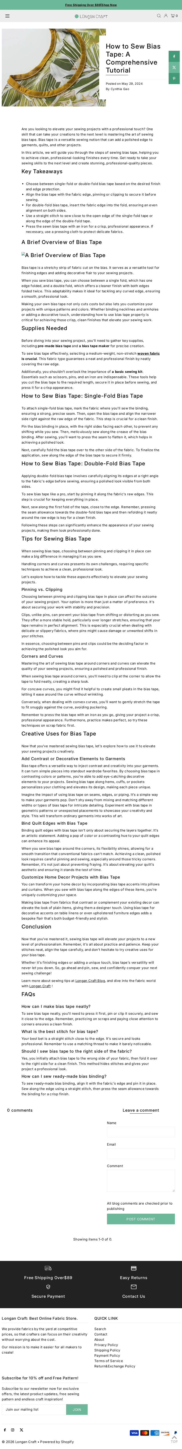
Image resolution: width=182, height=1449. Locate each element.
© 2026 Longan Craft (19, 1442)
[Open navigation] (37, 15)
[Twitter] (21, 1430)
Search (100, 1329)
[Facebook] (5, 1430)
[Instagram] (12, 1430)
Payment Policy (107, 1355)
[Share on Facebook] (174, 56)
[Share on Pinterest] (174, 78)
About (99, 1339)
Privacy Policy (106, 1345)
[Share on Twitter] (174, 67)
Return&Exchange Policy (114, 1366)
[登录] (166, 16)
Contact (100, 1334)
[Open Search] (159, 16)
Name (112, 1123)
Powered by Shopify (57, 1442)
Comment (115, 1166)
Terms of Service (108, 1361)
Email (111, 1144)
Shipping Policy (107, 1350)
